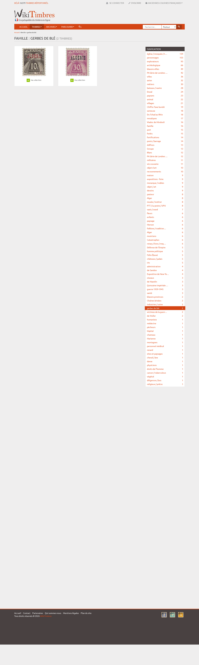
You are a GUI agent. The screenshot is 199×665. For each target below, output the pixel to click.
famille (165, 126)
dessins (165, 190)
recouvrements (165, 171)
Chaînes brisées (165, 300)
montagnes (165, 342)
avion (165, 80)
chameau (165, 334)
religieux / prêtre (165, 384)
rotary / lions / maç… (165, 243)
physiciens (165, 365)
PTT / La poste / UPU (165, 205)
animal (165, 99)
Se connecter (116, 3)
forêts (165, 133)
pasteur (165, 194)
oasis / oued (165, 209)
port (165, 129)
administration (165, 266)
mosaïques (165, 118)
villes (165, 76)
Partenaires (37, 613)
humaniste (165, 319)
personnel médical (165, 346)
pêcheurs (165, 327)
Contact (26, 613)
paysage (165, 220)
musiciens (165, 236)
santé (165, 293)
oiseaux (165, 277)
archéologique (165, 65)
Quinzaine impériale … (165, 285)
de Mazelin (165, 281)
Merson (165, 224)
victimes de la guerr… (165, 312)
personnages (165, 57)
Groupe (165, 148)
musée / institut (165, 201)
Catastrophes (165, 239)
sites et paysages (165, 353)
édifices (165, 145)
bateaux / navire (165, 88)
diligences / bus (165, 380)
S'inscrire (136, 3)
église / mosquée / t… (165, 53)
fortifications (165, 137)
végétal (165, 376)
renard (165, 350)
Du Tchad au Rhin (165, 114)
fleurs (165, 213)
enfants (165, 217)
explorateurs (165, 61)
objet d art (165, 167)
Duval (165, 91)
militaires (165, 160)
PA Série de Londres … (165, 72)
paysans (165, 95)
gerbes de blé (165, 308)
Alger (165, 198)
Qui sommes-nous (53, 613)
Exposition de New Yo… (165, 274)
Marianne (165, 338)
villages (165, 103)
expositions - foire (165, 179)
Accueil (23, 26)
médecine (165, 323)
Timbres (36, 26)
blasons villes (165, 69)
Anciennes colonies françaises (164, 3)
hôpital (165, 331)
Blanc (165, 152)
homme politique (165, 251)
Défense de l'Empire (165, 247)
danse (165, 361)
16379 (22, 3)
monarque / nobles (165, 183)
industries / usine (165, 304)
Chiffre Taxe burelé (165, 107)
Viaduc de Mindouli (165, 122)
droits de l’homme (165, 369)
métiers (165, 84)
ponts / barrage (165, 141)
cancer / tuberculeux (165, 372)
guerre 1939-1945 (165, 289)
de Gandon (165, 270)
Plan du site (86, 613)
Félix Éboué (165, 255)
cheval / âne (165, 357)
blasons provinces (165, 296)
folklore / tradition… (165, 228)
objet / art (165, 186)
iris (165, 262)
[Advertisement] (132, 15)
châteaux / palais (165, 258)
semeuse (165, 110)
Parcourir (67, 26)
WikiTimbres (46, 616)
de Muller (165, 315)
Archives (51, 26)
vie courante (165, 164)
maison (165, 175)
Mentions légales (71, 613)
